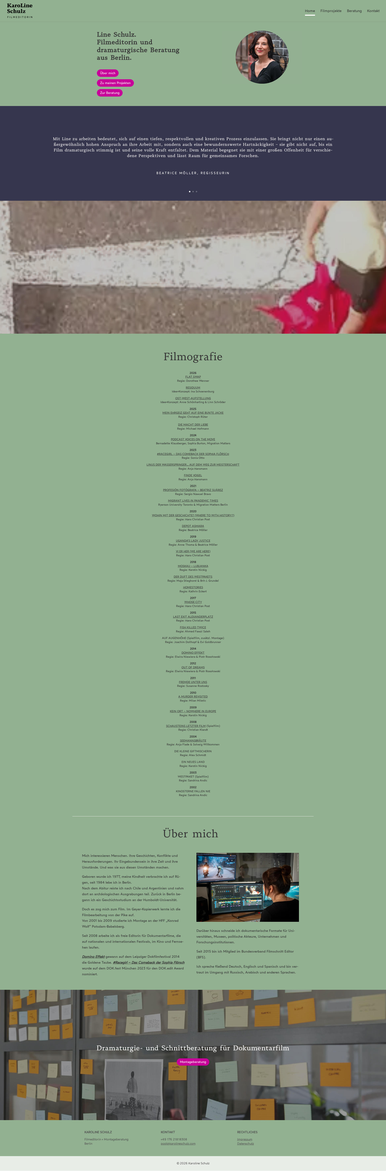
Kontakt (373, 11)
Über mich (107, 73)
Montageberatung (193, 1062)
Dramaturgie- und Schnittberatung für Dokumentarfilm (193, 1048)
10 (206, 324)
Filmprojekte (331, 11)
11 (210, 324)
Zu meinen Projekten (115, 83)
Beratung (354, 11)
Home (310, 11)
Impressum (244, 1139)
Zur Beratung (109, 93)
